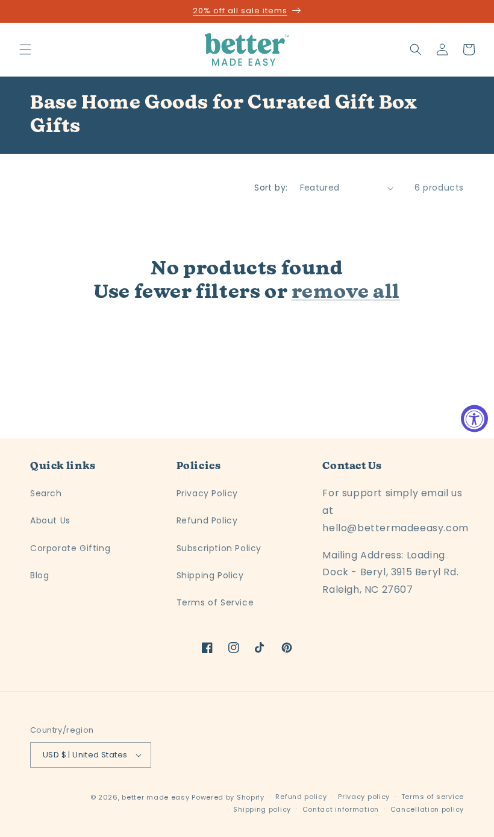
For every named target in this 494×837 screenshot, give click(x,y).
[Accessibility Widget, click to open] (474, 418)
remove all (346, 292)
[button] (25, 49)
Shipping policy (262, 809)
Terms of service (432, 796)
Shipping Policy (210, 575)
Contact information (340, 809)
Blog (39, 575)
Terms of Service (215, 602)
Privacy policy (364, 796)
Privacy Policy (207, 493)
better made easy (155, 797)
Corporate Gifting (70, 548)
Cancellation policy (427, 809)
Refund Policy (207, 520)
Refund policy (301, 796)
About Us (50, 520)
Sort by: (270, 188)
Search (46, 493)
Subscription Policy (219, 548)
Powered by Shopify (228, 797)
